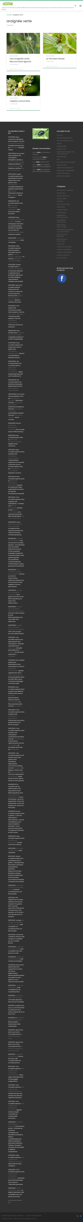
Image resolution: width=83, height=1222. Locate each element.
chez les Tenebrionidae (16, 162)
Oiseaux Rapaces (63, 255)
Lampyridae (14, 749)
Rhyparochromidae (16, 772)
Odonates (61, 244)
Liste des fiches (62, 165)
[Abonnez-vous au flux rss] (77, 1216)
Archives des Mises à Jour (65, 140)
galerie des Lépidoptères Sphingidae (12, 207)
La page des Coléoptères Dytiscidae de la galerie (16, 627)
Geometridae (12, 184)
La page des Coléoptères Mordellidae (15, 592)
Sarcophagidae (13, 702)
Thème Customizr (31, 1218)
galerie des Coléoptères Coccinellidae (12, 370)
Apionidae (13, 147)
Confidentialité (61, 146)
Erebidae (13, 191)
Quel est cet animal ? (15, 1216)
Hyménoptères (62, 210)
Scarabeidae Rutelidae (16, 143)
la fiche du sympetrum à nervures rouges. (15, 1048)
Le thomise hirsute (55, 58)
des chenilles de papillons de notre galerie (16, 922)
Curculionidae (18, 739)
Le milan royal (44, 162)
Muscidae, (11, 695)
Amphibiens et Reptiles (65, 190)
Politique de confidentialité (65, 170)
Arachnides (61, 193)
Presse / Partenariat (63, 173)
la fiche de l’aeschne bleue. (15, 1036)
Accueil (9, 15)
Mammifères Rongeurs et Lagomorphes (65, 230)
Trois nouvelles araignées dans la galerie (15, 572)
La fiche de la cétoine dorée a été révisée (15, 887)
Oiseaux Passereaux (64, 252)
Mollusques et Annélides (62, 235)
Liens (58, 159)
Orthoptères (62, 258)
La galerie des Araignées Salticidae (15, 1124)
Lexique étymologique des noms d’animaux (65, 153)
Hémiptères (61, 207)
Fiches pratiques (63, 204)
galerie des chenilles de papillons (15, 298)
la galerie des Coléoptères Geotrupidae (12, 1176)
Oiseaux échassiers (64, 247)
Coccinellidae (12, 745)
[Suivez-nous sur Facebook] (80, 1216)
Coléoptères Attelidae (15, 314)
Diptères (60, 201)
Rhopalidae (18, 768)
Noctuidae (13, 195)
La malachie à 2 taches (40, 158)
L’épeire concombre (20, 101)
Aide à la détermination (64, 138)
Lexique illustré (61, 156)
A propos (60, 135)
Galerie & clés (61, 149)
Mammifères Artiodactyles (62, 216)
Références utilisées (63, 176)
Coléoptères (62, 199)
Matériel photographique (65, 168)
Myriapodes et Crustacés (62, 240)
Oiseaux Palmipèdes (64, 249)
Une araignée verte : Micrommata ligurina (20, 60)
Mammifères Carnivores (61, 221)
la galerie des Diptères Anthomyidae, (15, 524)
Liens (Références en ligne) (66, 162)
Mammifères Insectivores (62, 226)
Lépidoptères (61, 212)
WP (11, 1218)
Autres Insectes (63, 196)
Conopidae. (18, 706)
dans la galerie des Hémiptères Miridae (16, 1089)
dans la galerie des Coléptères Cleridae (16, 1159)
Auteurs (59, 143)
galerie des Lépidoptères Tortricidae (12, 427)
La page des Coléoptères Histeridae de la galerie (16, 609)
